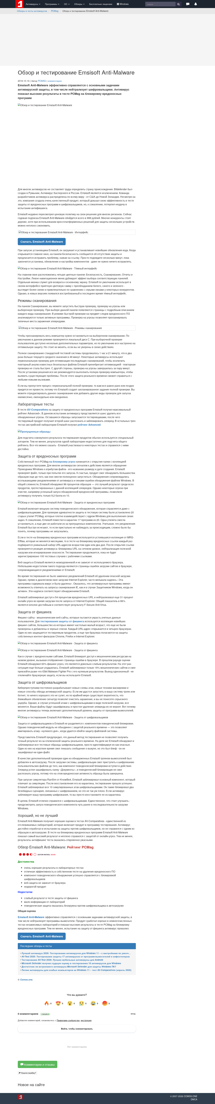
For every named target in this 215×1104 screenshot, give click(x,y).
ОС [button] (66, 4)
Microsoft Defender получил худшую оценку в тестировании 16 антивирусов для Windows (71, 963)
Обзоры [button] (78, 4)
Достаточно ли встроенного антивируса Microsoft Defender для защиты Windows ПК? (69, 966)
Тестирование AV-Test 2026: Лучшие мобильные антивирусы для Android (62, 959)
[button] (188, 4)
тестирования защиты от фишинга (62, 621)
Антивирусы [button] (32, 4)
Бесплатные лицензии (100, 4)
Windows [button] (124, 4)
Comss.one (26, 979)
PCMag (54, 10)
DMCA (194, 1099)
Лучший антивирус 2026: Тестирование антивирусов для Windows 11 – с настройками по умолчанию (78, 953)
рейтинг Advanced (89, 424)
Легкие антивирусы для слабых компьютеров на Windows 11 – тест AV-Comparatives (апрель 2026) (76, 970)
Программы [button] (51, 4)
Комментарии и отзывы (39, 1065)
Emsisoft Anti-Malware (31, 917)
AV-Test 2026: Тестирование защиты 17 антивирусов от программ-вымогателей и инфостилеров (76, 956)
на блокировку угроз (62, 461)
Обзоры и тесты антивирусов (32, 10)
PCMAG (42, 80)
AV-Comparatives (37, 409)
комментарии (55, 80)
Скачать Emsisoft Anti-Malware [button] (41, 242)
